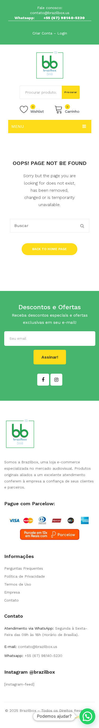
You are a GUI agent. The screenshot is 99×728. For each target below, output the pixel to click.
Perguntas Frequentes (23, 568)
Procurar (70, 92)
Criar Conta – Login (49, 33)
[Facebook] (43, 380)
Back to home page (49, 249)
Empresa (12, 592)
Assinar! (49, 357)
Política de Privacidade (24, 576)
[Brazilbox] (50, 65)
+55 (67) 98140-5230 (64, 18)
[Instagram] (56, 380)
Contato (11, 600)
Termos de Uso (17, 584)
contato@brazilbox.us (49, 13)
